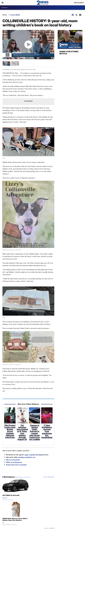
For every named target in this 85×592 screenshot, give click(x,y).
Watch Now (78, 3)
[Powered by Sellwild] (51, 528)
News (4, 15)
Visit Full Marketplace (48, 477)
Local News (15, 15)
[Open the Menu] (2, 2)
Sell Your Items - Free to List (23, 477)
